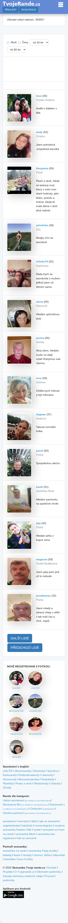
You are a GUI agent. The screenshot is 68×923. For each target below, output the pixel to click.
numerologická (43, 825)
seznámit (23, 821)
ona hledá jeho (43, 801)
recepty (27, 855)
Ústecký (55, 783)
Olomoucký (9, 779)
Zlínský (7, 787)
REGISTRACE (28, 9)
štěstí (34, 821)
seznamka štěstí (25, 833)
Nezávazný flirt (11, 804)
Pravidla (7, 871)
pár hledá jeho (43, 813)
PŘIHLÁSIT (10, 9)
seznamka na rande (15, 850)
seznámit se (50, 829)
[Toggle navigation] (60, 4)
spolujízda (48, 809)
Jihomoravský (23, 770)
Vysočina (52, 770)
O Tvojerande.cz (25, 871)
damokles (10, 859)
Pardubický (47, 779)
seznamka (35, 850)
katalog (7, 855)
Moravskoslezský (29, 779)
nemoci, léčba (42, 855)
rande (37, 829)
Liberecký (47, 774)
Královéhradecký (29, 774)
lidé (29, 829)
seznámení (9, 821)
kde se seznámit (26, 838)
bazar (17, 855)
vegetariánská (11, 825)
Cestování (36, 808)
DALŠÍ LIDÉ (20, 638)
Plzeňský (8, 783)
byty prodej (50, 850)
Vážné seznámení (13, 800)
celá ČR (7, 770)
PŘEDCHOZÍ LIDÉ (25, 648)
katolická (27, 825)
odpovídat (59, 855)
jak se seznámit (49, 821)
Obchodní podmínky (49, 871)
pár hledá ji (30, 813)
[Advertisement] (34, 69)
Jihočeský (39, 770)
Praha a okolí (24, 783)
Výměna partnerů (13, 812)
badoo (21, 829)
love (20, 859)
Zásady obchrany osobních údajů (23, 876)
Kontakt (51, 867)
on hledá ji (30, 801)
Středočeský (41, 783)
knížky (29, 859)
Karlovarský (10, 774)
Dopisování (56, 804)
